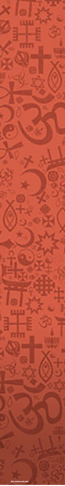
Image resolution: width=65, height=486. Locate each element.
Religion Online (20, 482)
